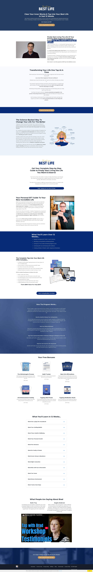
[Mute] (45, 57)
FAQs (56, 566)
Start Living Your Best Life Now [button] (46, 557)
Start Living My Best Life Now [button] (46, 25)
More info (60, 570)
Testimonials (60, 566)
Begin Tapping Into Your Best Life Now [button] (46, 188)
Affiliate (52, 566)
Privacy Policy (46, 566)
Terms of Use (39, 566)
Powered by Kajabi (74, 569)
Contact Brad (67, 566)
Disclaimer (33, 566)
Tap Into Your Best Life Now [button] (46, 110)
